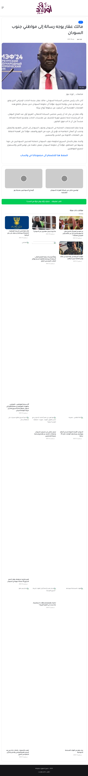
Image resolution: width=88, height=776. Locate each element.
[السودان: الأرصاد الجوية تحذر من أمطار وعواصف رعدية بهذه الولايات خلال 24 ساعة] (71, 423)
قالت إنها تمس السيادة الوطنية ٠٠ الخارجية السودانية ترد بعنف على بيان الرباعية (18, 233)
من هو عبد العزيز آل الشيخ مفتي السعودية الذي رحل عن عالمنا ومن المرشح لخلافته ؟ (73, 233)
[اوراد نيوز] (44, 8)
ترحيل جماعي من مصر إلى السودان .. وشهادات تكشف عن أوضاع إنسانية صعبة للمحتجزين (45, 434)
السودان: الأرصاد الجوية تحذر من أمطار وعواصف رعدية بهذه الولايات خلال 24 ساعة (71, 434)
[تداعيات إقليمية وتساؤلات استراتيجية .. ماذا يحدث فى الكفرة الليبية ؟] (44, 594)
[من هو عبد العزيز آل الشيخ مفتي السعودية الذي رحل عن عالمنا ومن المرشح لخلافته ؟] (71, 223)
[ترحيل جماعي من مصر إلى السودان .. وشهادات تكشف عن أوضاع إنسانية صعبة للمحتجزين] (44, 423)
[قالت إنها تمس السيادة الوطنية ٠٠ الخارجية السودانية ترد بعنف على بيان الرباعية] (17, 222)
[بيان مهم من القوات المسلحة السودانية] (71, 667)
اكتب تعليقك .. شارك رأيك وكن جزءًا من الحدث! (44, 202)
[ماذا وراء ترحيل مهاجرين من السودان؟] (44, 223)
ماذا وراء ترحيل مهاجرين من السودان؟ (44, 231)
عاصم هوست (42, 772)
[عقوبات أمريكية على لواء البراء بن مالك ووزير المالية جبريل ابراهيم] (71, 248)
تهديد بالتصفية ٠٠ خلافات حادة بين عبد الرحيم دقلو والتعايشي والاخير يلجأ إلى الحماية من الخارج (17, 752)
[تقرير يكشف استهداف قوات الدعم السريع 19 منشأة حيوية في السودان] (17, 497)
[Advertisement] (44, 32)
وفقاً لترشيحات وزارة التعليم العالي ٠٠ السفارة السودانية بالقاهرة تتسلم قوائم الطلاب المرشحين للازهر (44, 259)
